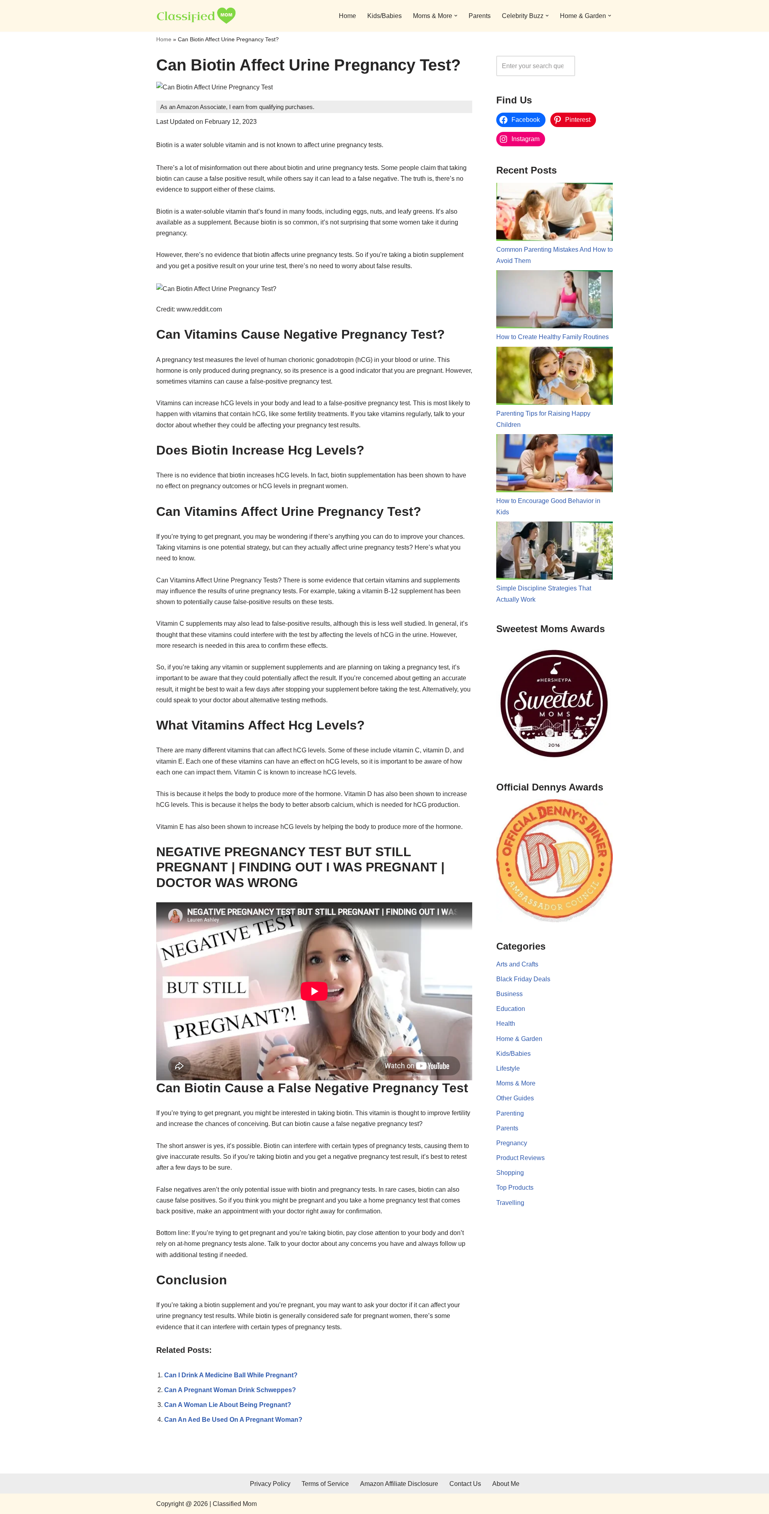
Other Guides (515, 1098)
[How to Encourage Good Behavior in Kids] (554, 465)
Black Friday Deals (523, 979)
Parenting (510, 1113)
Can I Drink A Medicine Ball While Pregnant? (231, 1375)
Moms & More (515, 1083)
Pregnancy (511, 1143)
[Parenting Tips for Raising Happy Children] (554, 377)
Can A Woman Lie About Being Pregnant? (227, 1404)
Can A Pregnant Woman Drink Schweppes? (230, 1390)
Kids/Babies (384, 15)
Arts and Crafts (517, 964)
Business (509, 993)
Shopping (510, 1172)
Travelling (510, 1202)
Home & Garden (519, 1038)
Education (510, 1008)
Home (347, 15)
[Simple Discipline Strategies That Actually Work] (554, 552)
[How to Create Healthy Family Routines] (554, 301)
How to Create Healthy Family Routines (552, 337)
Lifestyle (508, 1068)
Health (505, 1023)
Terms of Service (325, 1483)
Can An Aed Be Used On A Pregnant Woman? (233, 1419)
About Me (505, 1483)
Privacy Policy (270, 1483)
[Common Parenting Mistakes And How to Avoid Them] (554, 214)
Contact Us (465, 1483)
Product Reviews (520, 1157)
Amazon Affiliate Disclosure (399, 1483)
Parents (480, 15)
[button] (455, 15)
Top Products (514, 1187)
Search (596, 66)
